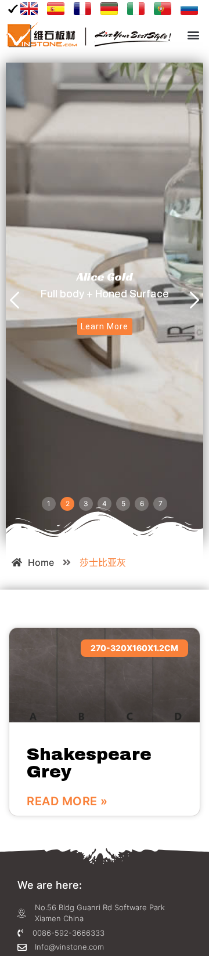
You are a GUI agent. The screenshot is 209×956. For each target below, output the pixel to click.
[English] (24, 8)
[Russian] (189, 8)
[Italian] (135, 8)
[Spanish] (55, 8)
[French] (82, 8)
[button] (193, 35)
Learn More (105, 326)
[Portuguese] (162, 8)
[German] (109, 8)
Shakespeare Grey (89, 763)
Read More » (67, 801)
